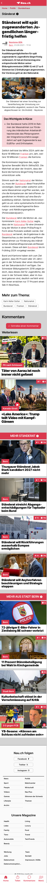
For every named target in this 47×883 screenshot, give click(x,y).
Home (4, 8)
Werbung (7, 852)
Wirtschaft (29, 787)
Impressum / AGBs (32, 860)
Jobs (6, 856)
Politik (13, 8)
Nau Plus (28, 792)
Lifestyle (7, 801)
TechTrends (30, 839)
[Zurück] (1, 3)
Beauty (7, 843)
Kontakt (28, 856)
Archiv (6, 805)
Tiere (6, 835)
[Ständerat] (23, 14)
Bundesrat (20, 183)
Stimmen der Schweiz (34, 796)
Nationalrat (25, 180)
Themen (28, 801)
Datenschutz (9, 860)
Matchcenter (30, 783)
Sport (6, 783)
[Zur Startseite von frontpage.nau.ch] (23, 3)
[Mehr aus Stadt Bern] (23, 596)
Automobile (8, 839)
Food (27, 830)
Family (6, 830)
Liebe (6, 826)
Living (27, 821)
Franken (24, 153)
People (7, 787)
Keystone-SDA (15, 42)
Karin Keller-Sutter (24, 221)
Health (6, 821)
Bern (11, 45)
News (6, 779)
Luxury (28, 826)
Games (7, 796)
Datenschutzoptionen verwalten (13, 864)
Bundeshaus (24, 8)
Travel (27, 835)
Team (27, 852)
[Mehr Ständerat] (23, 436)
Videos (7, 792)
